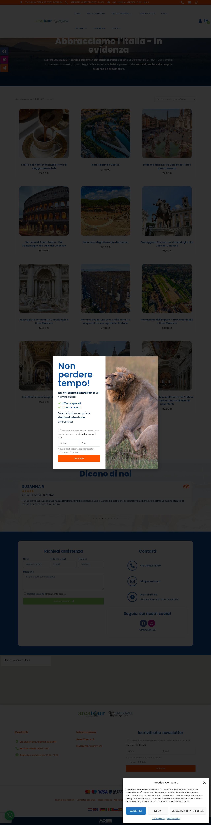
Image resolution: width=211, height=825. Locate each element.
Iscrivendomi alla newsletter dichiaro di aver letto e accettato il (78, 434)
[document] (105, 412)
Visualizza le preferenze (187, 811)
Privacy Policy (173, 818)
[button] (204, 782)
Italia (75, 452)
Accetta (136, 811)
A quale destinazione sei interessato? (76, 449)
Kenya (65, 452)
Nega (157, 811)
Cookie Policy (158, 818)
